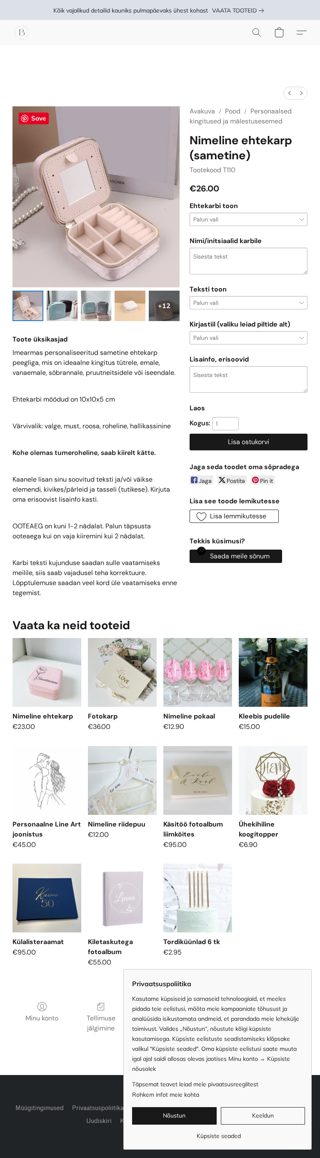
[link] (239, 10)
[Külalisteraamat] (46, 898)
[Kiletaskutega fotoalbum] (122, 898)
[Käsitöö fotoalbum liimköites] (197, 780)
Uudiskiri (99, 1121)
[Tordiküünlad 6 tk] (197, 898)
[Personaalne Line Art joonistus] (46, 780)
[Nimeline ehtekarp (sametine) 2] (96, 306)
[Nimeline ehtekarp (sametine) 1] (62, 306)
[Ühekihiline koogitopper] (273, 780)
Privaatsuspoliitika (98, 1108)
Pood (232, 111)
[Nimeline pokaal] (197, 672)
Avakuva (202, 111)
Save (38, 118)
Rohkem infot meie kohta (165, 1094)
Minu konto (41, 1018)
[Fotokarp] (122, 672)
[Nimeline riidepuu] (122, 780)
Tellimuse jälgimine (101, 1023)
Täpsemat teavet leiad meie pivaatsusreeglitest (195, 1084)
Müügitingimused (39, 1108)
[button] (21, 32)
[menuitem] (289, 93)
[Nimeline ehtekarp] (46, 672)
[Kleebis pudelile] (273, 672)
